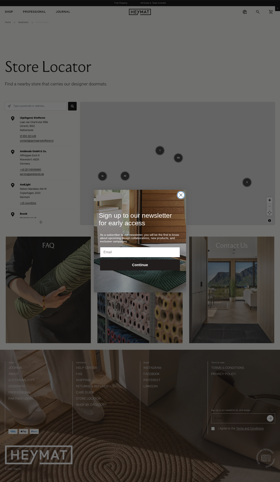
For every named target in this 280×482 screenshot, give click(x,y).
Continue (140, 265)
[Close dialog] (180, 195)
